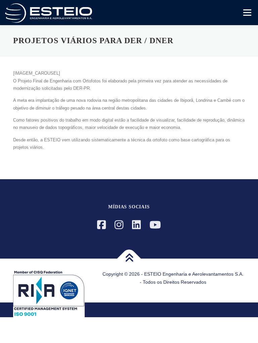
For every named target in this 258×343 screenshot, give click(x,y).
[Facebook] (101, 224)
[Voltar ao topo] (129, 258)
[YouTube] (155, 224)
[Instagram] (119, 224)
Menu (246, 12)
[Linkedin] (136, 224)
